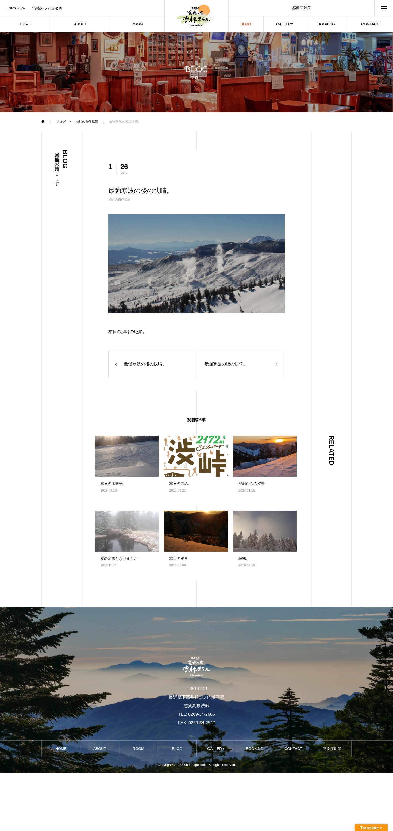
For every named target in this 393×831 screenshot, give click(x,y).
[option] (82, 8)
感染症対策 (301, 8)
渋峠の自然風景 (119, 199)
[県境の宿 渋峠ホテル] (196, 16)
